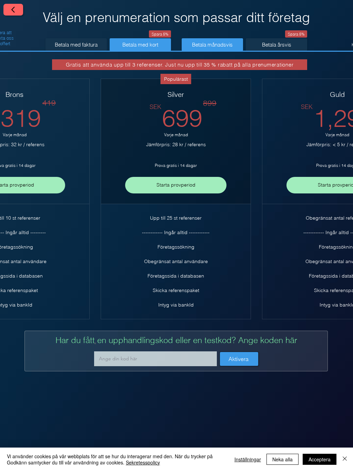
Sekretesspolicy (143, 462)
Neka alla (282, 459)
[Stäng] (345, 459)
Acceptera (320, 459)
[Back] (13, 10)
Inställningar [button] (247, 459)
